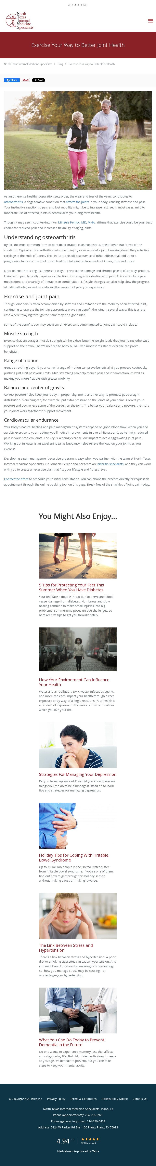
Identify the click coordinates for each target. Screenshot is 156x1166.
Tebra (95, 1151)
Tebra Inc (36, 1099)
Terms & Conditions (83, 1099)
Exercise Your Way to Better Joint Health (91, 64)
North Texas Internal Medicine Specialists (28, 64)
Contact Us (140, 1099)
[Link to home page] (22, 20)
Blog (60, 64)
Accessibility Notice (115, 1099)
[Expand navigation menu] (150, 21)
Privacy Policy (56, 1099)
